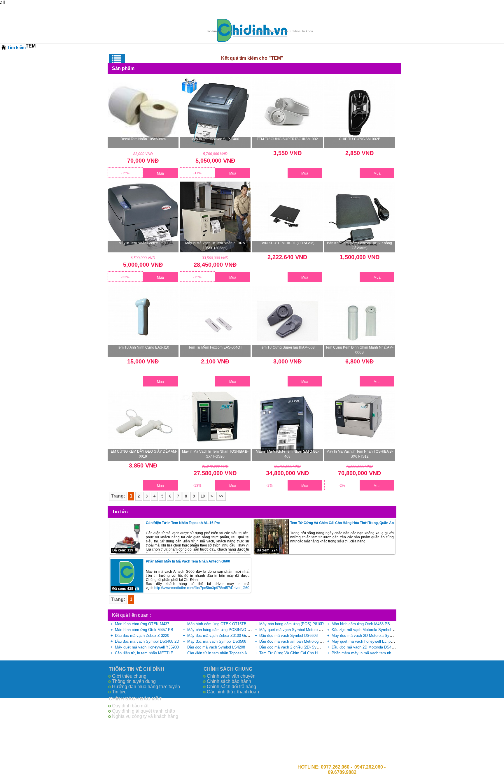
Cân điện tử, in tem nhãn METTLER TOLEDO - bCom (160, 653)
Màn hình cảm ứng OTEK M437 (142, 624)
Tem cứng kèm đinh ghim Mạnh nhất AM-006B (359, 349)
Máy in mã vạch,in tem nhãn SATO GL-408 (287, 453)
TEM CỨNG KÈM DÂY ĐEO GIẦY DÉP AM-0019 (143, 453)
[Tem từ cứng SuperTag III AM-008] (287, 321)
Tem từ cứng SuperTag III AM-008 (287, 347)
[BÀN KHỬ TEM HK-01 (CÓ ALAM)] (287, 217)
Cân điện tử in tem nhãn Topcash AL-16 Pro (183, 523)
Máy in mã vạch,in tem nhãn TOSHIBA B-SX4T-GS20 (215, 453)
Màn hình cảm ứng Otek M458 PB (361, 624)
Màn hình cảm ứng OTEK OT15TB (216, 624)
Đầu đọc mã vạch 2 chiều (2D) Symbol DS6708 (299, 647)
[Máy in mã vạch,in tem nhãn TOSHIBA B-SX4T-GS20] (215, 416)
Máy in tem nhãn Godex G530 (143, 243)
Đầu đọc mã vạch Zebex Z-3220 (142, 635)
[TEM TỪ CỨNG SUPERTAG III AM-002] (287, 112)
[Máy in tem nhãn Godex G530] (143, 217)
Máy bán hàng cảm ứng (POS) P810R (291, 624)
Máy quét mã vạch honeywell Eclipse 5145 (368, 641)
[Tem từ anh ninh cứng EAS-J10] (143, 321)
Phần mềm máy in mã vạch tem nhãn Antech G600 (188, 561)
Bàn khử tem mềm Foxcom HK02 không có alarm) (359, 245)
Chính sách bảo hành (229, 681)
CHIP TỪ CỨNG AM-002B (359, 139)
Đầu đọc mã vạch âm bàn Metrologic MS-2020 (298, 641)
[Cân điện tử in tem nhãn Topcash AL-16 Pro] (126, 536)
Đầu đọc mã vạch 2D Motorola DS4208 (365, 647)
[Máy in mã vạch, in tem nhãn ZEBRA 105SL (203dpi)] (215, 217)
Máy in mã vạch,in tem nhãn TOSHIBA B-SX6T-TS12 (359, 453)
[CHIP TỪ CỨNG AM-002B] (359, 112)
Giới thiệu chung (129, 676)
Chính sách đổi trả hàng (231, 686)
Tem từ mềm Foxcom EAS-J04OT (215, 347)
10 (203, 496)
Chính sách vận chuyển (231, 676)
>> (221, 496)
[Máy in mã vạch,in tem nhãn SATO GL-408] (287, 425)
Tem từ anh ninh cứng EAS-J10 (143, 347)
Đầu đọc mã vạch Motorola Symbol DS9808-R (371, 630)
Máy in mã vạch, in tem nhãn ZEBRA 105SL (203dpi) (215, 245)
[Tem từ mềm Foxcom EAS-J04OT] (215, 321)
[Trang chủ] (3, 47)
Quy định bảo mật (130, 705)
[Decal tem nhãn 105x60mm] (143, 111)
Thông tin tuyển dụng (134, 681)
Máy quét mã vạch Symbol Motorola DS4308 (297, 630)
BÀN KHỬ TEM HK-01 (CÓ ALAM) (287, 243)
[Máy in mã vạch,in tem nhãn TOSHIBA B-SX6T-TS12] (359, 416)
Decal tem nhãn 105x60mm (143, 139)
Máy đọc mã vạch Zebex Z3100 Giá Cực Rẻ (224, 635)
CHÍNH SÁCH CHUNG (228, 669)
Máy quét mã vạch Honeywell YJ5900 (147, 647)
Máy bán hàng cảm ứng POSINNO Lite (220, 630)
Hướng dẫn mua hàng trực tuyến (146, 686)
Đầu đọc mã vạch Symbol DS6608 (288, 635)
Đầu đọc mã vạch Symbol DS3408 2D (147, 641)
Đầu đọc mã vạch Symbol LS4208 (216, 647)
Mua (160, 173)
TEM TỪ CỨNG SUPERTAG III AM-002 (287, 139)
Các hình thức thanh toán (233, 691)
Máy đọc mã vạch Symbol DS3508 (216, 641)
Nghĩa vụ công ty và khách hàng (145, 716)
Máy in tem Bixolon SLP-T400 (215, 139)
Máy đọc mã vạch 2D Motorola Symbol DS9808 (372, 635)
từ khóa (232, 31)
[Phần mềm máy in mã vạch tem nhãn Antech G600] (126, 575)
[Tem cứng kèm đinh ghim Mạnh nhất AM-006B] (359, 321)
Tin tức (119, 691)
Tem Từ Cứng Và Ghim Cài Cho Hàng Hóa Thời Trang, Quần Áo (342, 523)
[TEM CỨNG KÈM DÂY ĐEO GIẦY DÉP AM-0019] (143, 425)
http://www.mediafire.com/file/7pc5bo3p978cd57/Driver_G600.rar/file (208, 588)
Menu (117, 59)
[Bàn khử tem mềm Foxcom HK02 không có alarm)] (359, 217)
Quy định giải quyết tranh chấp (143, 711)
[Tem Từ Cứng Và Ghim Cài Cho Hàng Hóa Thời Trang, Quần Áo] (271, 536)
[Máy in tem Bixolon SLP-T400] (215, 112)
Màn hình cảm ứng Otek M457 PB (144, 630)
